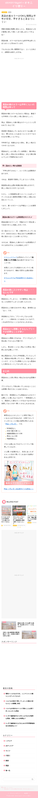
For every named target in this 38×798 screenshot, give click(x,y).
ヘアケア (4, 12)
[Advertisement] (19, 79)
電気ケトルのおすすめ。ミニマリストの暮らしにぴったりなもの (19, 695)
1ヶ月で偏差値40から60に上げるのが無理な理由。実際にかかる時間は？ (19, 717)
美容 (7, 760)
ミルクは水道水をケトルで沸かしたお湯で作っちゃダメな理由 (19, 710)
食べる (8, 770)
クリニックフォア (10, 257)
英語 (7, 765)
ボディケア (9, 746)
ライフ (8, 751)
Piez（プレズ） (11, 424)
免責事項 (26, 793)
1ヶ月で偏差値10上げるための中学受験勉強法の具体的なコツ (20, 725)
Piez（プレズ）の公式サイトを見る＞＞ (19, 489)
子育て (8, 755)
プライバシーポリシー (15, 793)
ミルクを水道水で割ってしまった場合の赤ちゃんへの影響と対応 (19, 702)
